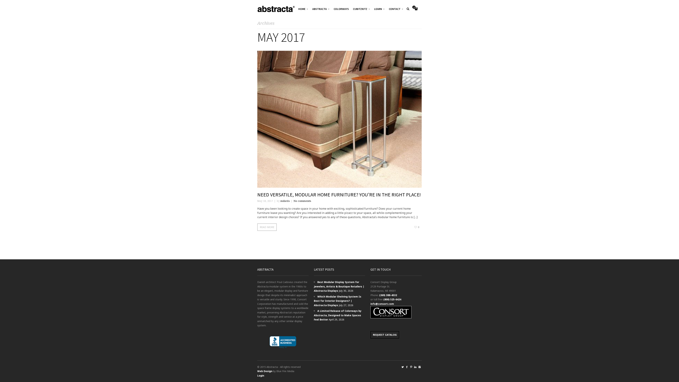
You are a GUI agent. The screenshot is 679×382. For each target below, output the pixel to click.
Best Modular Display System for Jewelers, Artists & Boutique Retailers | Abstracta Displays (339, 286)
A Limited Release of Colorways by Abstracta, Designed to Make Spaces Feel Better (337, 315)
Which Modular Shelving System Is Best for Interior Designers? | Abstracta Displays (337, 301)
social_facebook (407, 367)
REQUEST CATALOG (385, 334)
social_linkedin (415, 367)
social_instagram (419, 367)
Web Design (264, 371)
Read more (267, 227)
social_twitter (403, 367)
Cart (413, 7)
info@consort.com (382, 303)
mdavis (285, 201)
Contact (395, 9)
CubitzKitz (360, 9)
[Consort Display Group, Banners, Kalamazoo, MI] (283, 342)
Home (301, 9)
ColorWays (341, 9)
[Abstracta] (276, 9)
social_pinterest (411, 367)
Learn (378, 9)
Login (260, 375)
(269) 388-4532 (388, 295)
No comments (302, 201)
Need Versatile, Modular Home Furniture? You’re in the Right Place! (339, 194)
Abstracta (319, 9)
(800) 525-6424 (392, 299)
